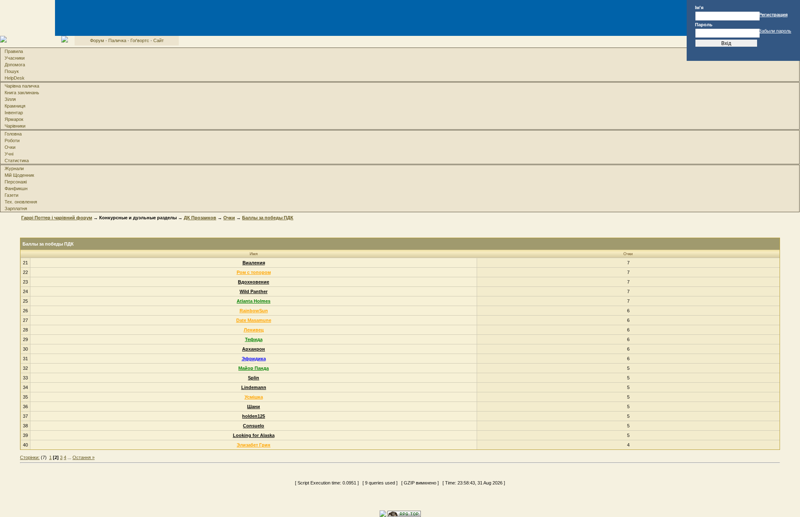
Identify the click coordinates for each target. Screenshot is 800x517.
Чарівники (15, 125)
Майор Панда (253, 368)
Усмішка (254, 396)
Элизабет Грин (253, 444)
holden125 (253, 416)
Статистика (17, 160)
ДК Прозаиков (200, 217)
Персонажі (16, 181)
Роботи (12, 140)
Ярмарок (14, 119)
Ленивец (254, 329)
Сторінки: (30, 457)
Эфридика (254, 358)
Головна (13, 133)
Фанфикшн (16, 188)
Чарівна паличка (22, 85)
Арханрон (253, 348)
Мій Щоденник (19, 175)
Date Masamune (253, 320)
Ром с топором (254, 272)
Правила (14, 51)
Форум (97, 40)
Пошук (12, 71)
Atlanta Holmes (253, 301)
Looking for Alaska (254, 435)
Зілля (10, 99)
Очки (10, 147)
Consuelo (253, 425)
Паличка (117, 40)
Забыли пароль (775, 30)
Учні (9, 153)
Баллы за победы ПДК (267, 217)
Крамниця (15, 105)
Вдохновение (253, 281)
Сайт (158, 40)
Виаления (253, 262)
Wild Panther (254, 291)
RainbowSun (254, 310)
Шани (253, 406)
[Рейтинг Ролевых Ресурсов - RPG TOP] (404, 513)
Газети (11, 195)
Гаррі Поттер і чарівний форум (56, 217)
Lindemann (253, 387)
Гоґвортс (139, 40)
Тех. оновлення (21, 201)
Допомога (15, 64)
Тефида (253, 339)
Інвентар (14, 112)
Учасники (15, 57)
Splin (253, 377)
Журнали (14, 168)
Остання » (83, 457)
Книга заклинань (22, 92)
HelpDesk (15, 77)
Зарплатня (16, 208)
